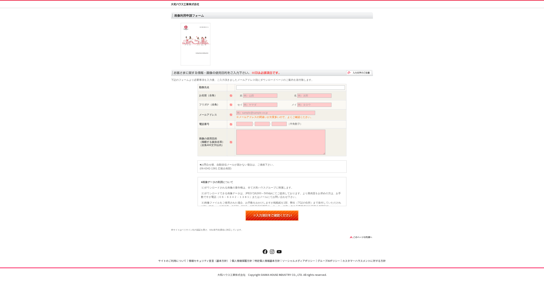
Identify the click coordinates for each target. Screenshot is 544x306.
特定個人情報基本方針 (267, 260)
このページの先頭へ (361, 237)
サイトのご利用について (172, 260)
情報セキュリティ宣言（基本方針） (209, 260)
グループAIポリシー (328, 260)
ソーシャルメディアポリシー (298, 260)
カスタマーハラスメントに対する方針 (364, 260)
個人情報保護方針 (242, 260)
